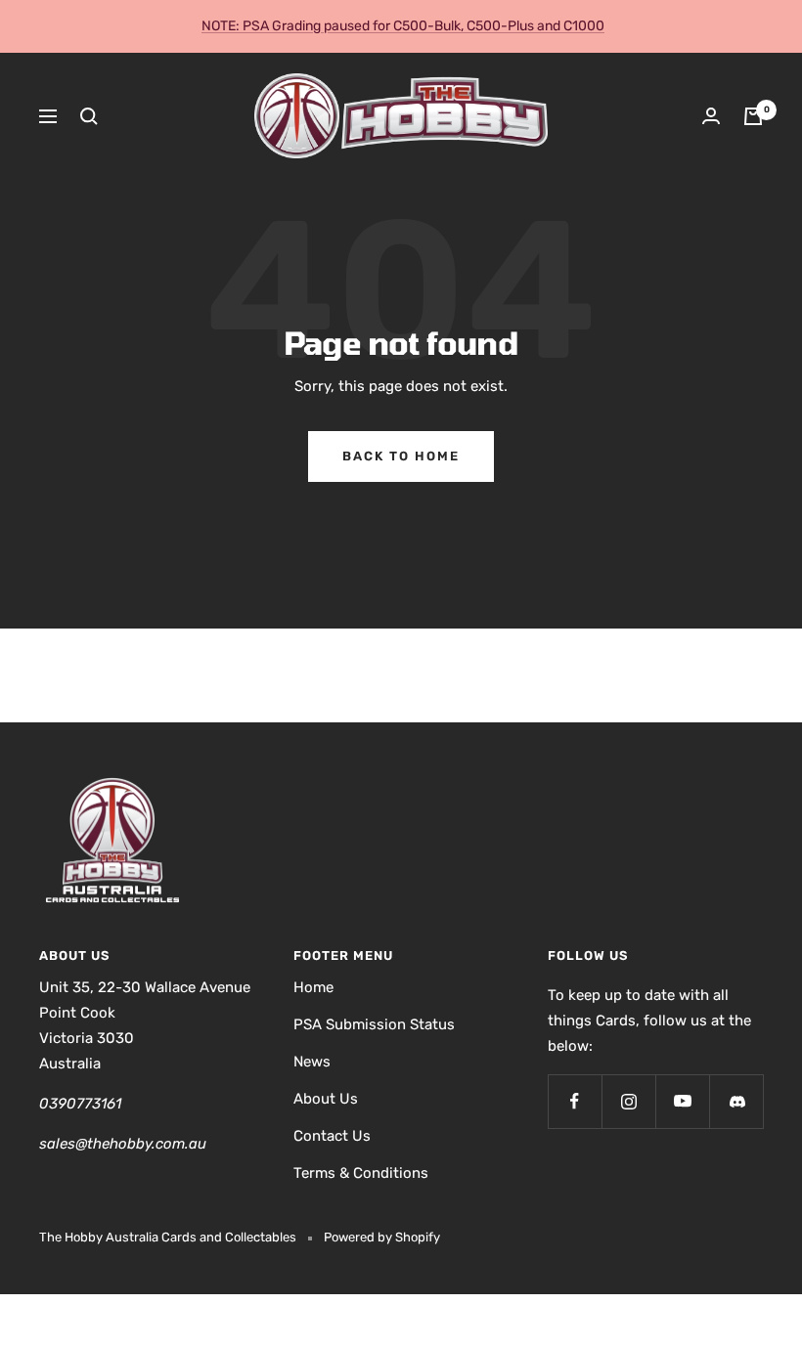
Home (313, 987)
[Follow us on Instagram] (628, 1101)
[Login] (711, 116)
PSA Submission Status (374, 1024)
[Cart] (753, 116)
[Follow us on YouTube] (682, 1101)
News (312, 1061)
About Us (325, 1099)
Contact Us (332, 1136)
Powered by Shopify (382, 1237)
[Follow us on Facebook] (575, 1101)
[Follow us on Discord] (736, 1101)
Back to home (401, 456)
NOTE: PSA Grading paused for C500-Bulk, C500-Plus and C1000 (402, 26)
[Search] (89, 116)
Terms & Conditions (360, 1173)
